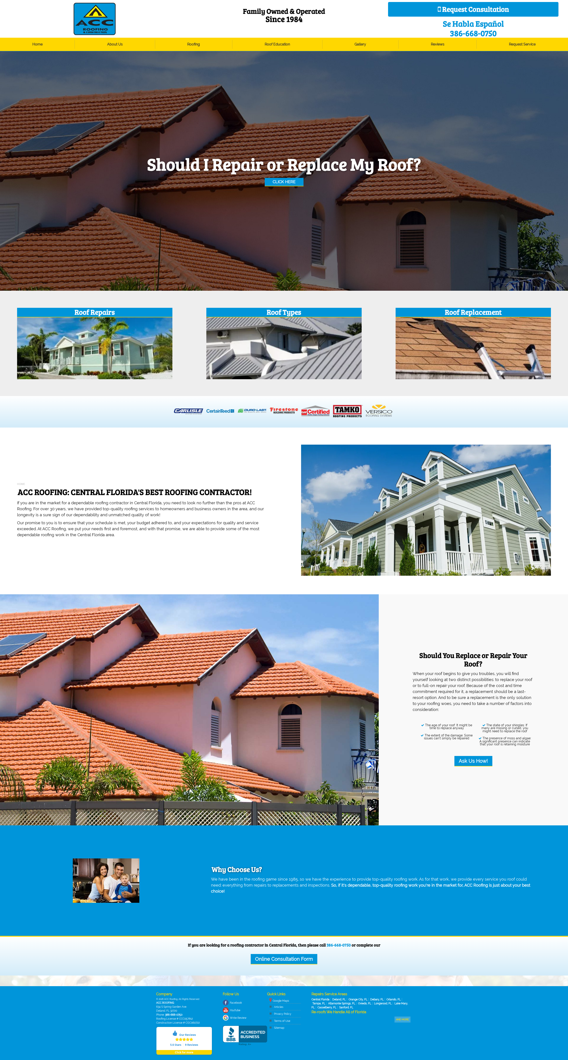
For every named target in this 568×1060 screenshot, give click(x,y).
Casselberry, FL (327, 1007)
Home (37, 44)
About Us (115, 44)
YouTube (235, 1010)
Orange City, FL (358, 999)
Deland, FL (339, 999)
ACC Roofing (165, 1002)
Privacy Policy (282, 1013)
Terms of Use (282, 1021)
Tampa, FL (318, 1003)
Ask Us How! (473, 761)
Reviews (437, 44)
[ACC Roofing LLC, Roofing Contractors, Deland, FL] (245, 1036)
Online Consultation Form (284, 959)
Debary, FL (377, 999)
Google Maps (281, 1000)
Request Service (522, 44)
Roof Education (277, 44)
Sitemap (279, 1027)
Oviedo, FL (364, 1003)
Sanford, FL (346, 1007)
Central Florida (320, 999)
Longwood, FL (383, 1003)
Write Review (238, 1018)
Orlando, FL (394, 999)
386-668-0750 (339, 945)
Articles (278, 1007)
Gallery (360, 44)
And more (402, 1019)
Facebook (236, 1002)
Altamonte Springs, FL (341, 1003)
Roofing (193, 44)
